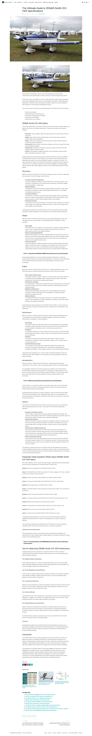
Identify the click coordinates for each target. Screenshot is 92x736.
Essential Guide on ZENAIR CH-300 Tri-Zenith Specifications (40, 694)
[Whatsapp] (32, 665)
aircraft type (41, 14)
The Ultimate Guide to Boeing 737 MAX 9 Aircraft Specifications (41, 707)
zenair (29, 716)
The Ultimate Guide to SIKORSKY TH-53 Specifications (38, 701)
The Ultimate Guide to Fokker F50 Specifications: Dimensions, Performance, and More (46, 708)
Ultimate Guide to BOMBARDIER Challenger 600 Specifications (40, 710)
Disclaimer (31, 2)
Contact (26, 2)
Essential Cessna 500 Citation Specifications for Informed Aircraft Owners (29, 686)
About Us (20, 2)
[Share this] (23, 665)
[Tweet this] (25, 665)
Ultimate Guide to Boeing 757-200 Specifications (37, 703)
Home (15, 2)
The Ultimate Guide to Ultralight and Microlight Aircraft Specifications (42, 705)
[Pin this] (27, 665)
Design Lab (29, 732)
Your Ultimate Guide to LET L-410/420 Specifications (38, 698)
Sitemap (56, 2)
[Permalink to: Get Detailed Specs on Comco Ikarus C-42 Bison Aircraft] (46, 677)
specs (24, 716)
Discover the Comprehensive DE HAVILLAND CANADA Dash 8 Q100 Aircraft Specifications (62, 682)
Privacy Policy (38, 2)
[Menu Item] (82, 2)
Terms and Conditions (48, 2)
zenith (34, 716)
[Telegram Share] (30, 665)
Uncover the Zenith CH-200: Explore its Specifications (39, 696)
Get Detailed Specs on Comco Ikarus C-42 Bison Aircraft (44, 684)
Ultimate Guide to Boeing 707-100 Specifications (37, 700)
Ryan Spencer (27, 14)
